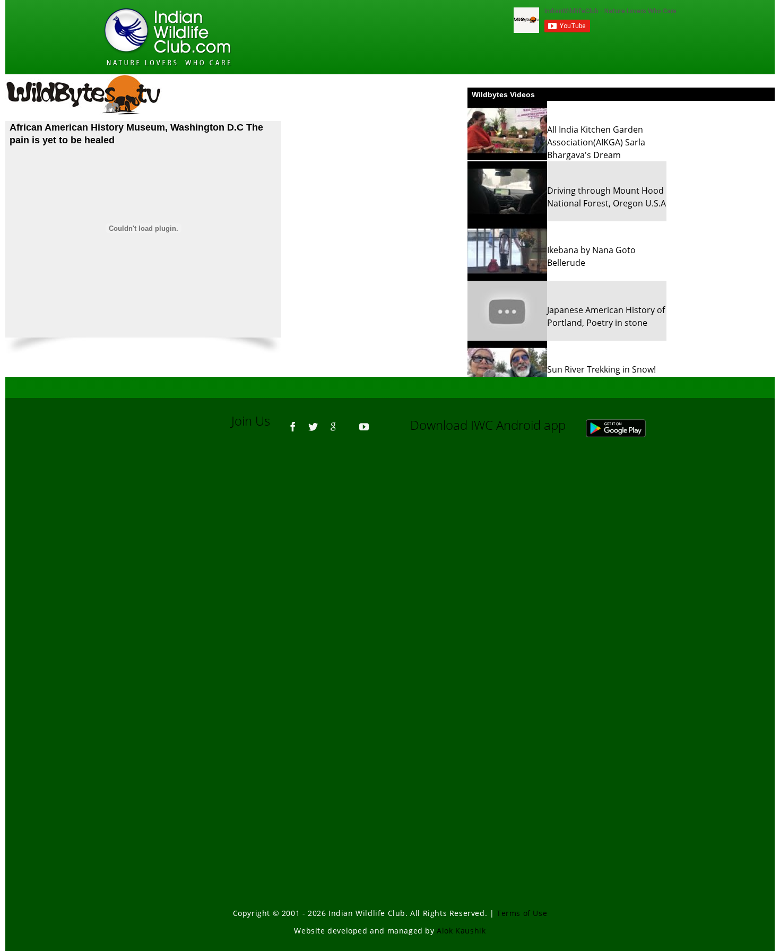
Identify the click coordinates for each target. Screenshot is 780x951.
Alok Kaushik (461, 931)
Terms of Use (522, 913)
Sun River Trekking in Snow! (601, 369)
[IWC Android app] (626, 425)
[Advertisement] (390, 589)
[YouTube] (364, 422)
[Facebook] (293, 422)
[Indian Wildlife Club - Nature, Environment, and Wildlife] (167, 37)
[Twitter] (313, 422)
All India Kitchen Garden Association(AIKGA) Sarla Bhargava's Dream (596, 142)
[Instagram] (379, 422)
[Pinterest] (348, 422)
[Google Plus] (333, 422)
